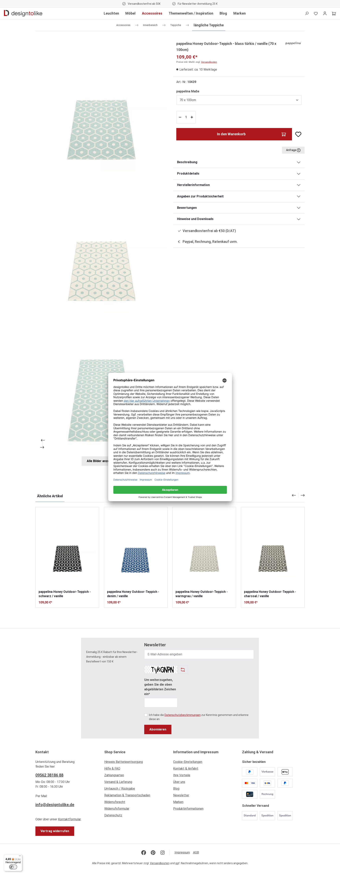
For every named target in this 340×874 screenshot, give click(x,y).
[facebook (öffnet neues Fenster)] (143, 852)
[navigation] (298, 495)
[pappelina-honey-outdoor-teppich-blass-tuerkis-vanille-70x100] (101, 106)
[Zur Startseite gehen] (23, 13)
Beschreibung (187, 162)
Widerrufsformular (116, 808)
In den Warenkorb (231, 134)
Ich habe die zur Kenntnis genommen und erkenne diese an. (199, 717)
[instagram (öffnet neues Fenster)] (162, 852)
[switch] (13, 867)
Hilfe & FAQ (112, 768)
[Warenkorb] (334, 13)
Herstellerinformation (193, 185)
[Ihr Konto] (325, 13)
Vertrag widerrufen (55, 831)
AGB (196, 852)
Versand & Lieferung (118, 782)
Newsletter (181, 795)
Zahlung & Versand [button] (257, 752)
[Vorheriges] (42, 440)
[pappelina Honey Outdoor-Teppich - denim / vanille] (135, 548)
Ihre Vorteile (181, 775)
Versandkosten (209, 62)
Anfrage (291, 150)
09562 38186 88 (49, 775)
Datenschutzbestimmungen (182, 715)
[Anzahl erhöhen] (192, 117)
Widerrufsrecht (114, 802)
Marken (178, 802)
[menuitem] (135, 763)
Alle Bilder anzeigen (101, 461)
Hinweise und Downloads (195, 219)
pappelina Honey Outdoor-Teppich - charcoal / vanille (270, 594)
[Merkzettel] (316, 13)
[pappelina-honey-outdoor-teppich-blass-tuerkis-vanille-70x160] (101, 387)
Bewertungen (187, 208)
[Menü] (20, 856)
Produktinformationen (188, 808)
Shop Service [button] (114, 752)
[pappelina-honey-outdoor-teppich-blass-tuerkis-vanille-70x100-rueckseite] (101, 246)
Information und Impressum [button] (195, 752)
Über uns (179, 782)
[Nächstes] (42, 447)
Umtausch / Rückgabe (119, 788)
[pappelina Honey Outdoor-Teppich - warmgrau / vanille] (204, 548)
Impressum (182, 852)
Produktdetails (188, 173)
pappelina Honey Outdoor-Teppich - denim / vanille (133, 594)
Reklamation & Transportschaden (127, 795)
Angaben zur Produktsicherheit (200, 196)
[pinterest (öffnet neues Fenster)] (153, 852)
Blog (176, 788)
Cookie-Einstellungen (187, 762)
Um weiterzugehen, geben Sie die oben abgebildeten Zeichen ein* (160, 687)
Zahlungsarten (114, 775)
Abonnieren (157, 729)
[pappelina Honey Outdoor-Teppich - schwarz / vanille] (67, 548)
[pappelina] (293, 43)
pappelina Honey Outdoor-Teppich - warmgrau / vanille (202, 594)
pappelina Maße (187, 91)
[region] (101, 253)
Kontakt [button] (42, 752)
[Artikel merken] (296, 134)
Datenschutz (113, 815)
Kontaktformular (69, 819)
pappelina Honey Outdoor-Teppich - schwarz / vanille (65, 594)
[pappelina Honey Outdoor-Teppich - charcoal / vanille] (272, 548)
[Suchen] (307, 13)
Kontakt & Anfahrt (185, 768)
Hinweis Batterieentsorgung (123, 762)
